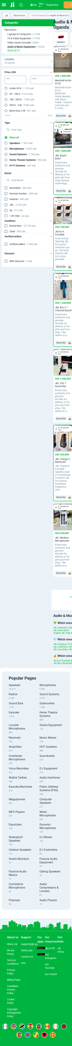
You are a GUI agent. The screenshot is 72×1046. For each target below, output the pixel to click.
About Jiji (12, 944)
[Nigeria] (5, 1026)
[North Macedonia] (53, 1035)
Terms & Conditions (13, 962)
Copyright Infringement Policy (14, 1013)
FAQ (23, 963)
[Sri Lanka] (19, 1035)
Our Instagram (50, 956)
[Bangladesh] (64, 1026)
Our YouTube (49, 966)
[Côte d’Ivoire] (55, 1026)
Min (8, 78)
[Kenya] (13, 1026)
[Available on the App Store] (41, 948)
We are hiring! (10, 952)
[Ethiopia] (39, 1026)
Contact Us (27, 956)
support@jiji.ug (29, 944)
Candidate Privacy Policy (12, 990)
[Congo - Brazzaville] (36, 1035)
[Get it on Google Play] (41, 954)
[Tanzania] (22, 1026)
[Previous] (54, 596)
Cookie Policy (10, 1001)
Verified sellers (23, 244)
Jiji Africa (60, 950)
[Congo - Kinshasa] (27, 1035)
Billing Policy (13, 979)
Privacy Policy (11, 972)
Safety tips (27, 950)
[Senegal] (47, 1026)
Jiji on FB (50, 948)
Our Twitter (51, 974)
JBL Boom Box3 (61, 630)
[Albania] (44, 1035)
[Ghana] (30, 1026)
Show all (14, 137)
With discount (20, 261)
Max (34, 78)
